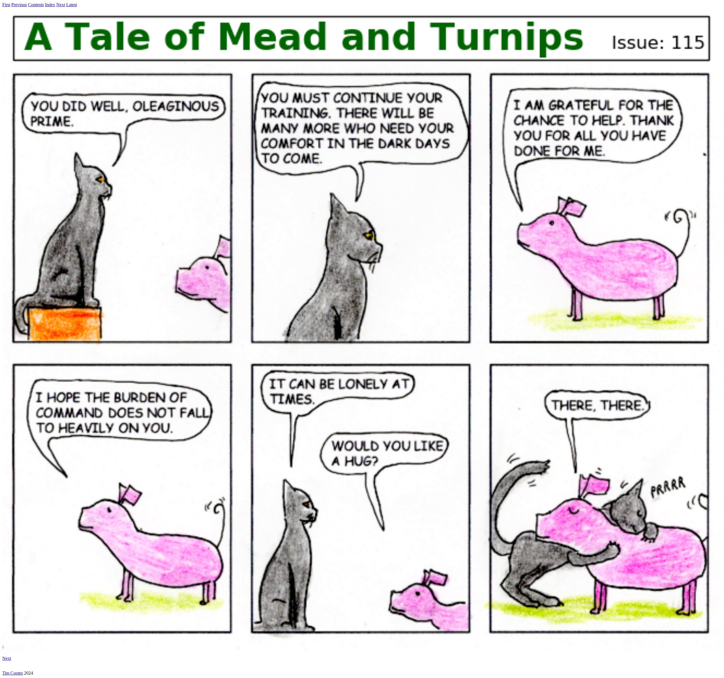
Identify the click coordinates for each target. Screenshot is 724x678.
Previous (19, 4)
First (6, 4)
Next (60, 4)
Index (50, 4)
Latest (71, 4)
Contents (36, 4)
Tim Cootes (12, 673)
